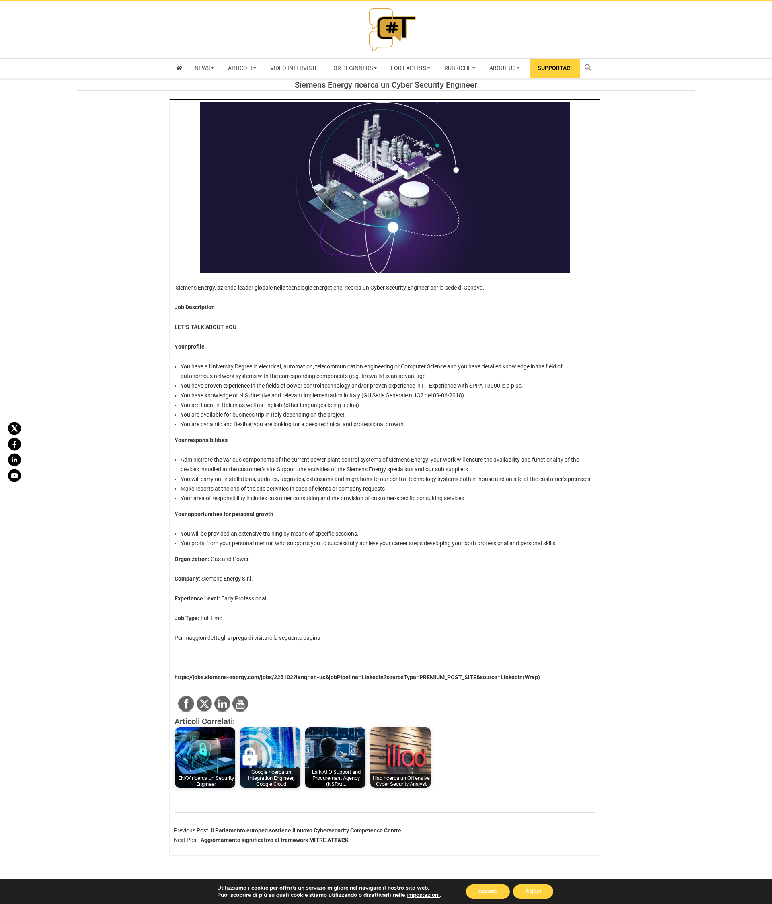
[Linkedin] (14, 460)
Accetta (488, 891)
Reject (533, 891)
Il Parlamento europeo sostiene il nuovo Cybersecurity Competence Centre (306, 830)
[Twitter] (14, 428)
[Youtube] (14, 475)
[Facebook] (14, 444)
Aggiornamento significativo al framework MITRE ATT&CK (275, 840)
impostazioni (423, 895)
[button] (590, 68)
